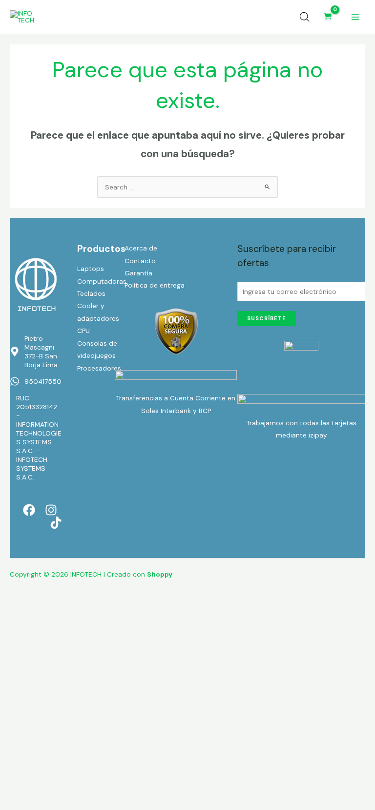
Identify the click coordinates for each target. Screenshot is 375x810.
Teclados (91, 293)
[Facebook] (29, 510)
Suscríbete (266, 318)
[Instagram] (51, 510)
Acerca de (141, 248)
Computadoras (101, 281)
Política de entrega (155, 285)
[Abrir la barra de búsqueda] (305, 17)
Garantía (138, 273)
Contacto (140, 260)
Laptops (90, 268)
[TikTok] (56, 523)
